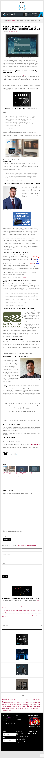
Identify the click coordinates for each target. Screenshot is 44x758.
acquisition (4, 699)
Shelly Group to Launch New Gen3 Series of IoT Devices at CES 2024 (21, 473)
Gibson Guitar (10, 704)
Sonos (30, 708)
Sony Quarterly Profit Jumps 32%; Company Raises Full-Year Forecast (21, 598)
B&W (22, 699)
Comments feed (19, 721)
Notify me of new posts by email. (10, 536)
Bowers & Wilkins (26, 699)
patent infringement (37, 706)
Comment (5, 496)
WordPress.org (19, 722)
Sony (34, 708)
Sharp (16, 708)
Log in (17, 717)
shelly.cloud (11, 448)
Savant (12, 708)
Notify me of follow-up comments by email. (12, 531)
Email (4, 517)
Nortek (21, 706)
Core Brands (14, 702)
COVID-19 (19, 702)
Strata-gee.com (22, 7)
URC (17, 484)
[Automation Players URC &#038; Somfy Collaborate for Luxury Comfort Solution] (34, 469)
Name (4, 511)
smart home (19, 708)
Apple (13, 699)
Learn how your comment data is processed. (27, 545)
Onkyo (27, 706)
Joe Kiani (9, 706)
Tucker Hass (14, 484)
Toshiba (11, 710)
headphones (18, 704)
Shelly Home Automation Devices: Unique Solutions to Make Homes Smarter (8, 473)
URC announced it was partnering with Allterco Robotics (21, 111)
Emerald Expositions (33, 702)
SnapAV (23, 708)
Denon (27, 702)
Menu (23, 2)
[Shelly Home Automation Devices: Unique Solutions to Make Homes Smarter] (9, 469)
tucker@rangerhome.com (34, 444)
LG (11, 706)
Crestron (23, 702)
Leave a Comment (14, 31)
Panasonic (31, 706)
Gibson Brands (4, 704)
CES (7, 702)
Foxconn (39, 702)
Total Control (8, 484)
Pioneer (3, 708)
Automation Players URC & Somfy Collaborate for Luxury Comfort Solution (34, 473)
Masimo (17, 706)
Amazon (9, 699)
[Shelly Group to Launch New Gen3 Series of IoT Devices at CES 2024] (22, 469)
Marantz (13, 706)
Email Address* (5, 569)
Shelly (4, 484)
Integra (6, 706)
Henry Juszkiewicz (23, 704)
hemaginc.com (24, 277)
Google (15, 704)
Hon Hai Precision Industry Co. (31, 704)
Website (5, 524)
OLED (24, 706)
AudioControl (18, 699)
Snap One (26, 708)
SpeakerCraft (8, 710)
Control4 (10, 702)
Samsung (8, 708)
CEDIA (32, 699)
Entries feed (18, 719)
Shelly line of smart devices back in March (30, 75)
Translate (13, 742)
